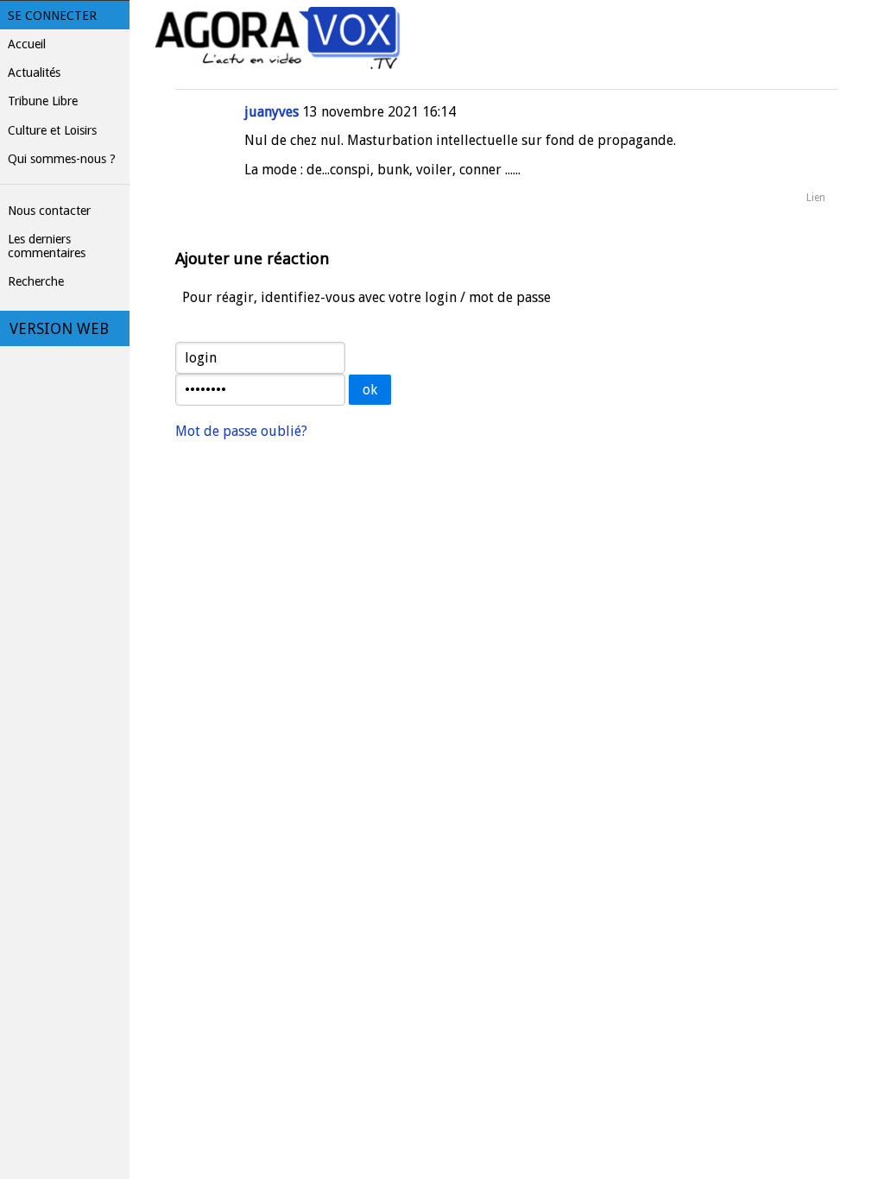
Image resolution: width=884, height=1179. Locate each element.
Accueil (27, 44)
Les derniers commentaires (46, 246)
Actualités (34, 72)
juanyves (271, 112)
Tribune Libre (43, 101)
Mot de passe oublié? (241, 431)
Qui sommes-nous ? (62, 159)
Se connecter (52, 15)
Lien (815, 198)
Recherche (36, 281)
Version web (59, 328)
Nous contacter (49, 211)
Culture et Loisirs (52, 130)
